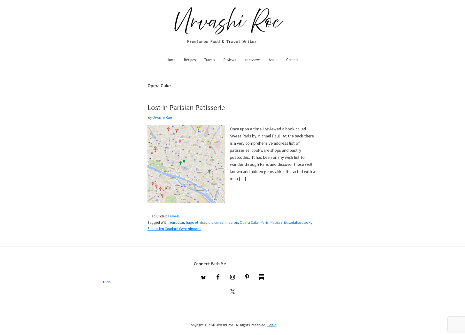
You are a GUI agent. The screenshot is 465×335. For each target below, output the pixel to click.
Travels (174, 216)
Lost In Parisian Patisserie (186, 107)
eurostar (177, 222)
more (106, 281)
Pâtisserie (278, 222)
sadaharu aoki (299, 222)
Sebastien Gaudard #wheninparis (174, 228)
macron (231, 222)
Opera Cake (249, 222)
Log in (272, 325)
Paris (264, 222)
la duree (217, 222)
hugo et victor (197, 222)
